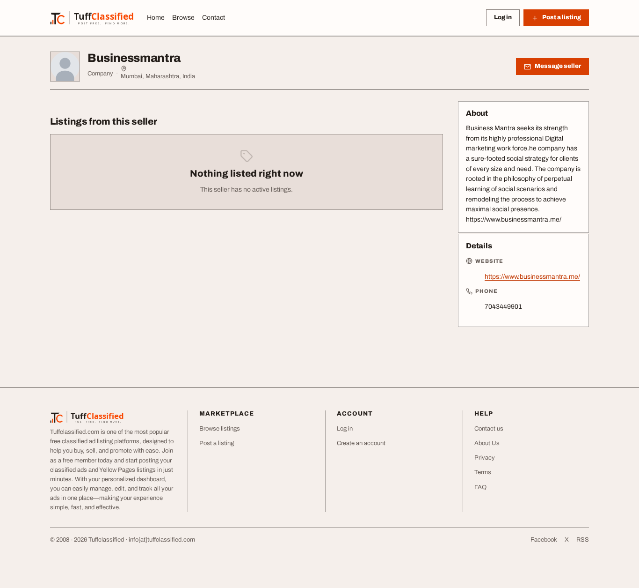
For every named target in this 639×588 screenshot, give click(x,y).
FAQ (480, 487)
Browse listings (219, 428)
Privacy (484, 457)
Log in (503, 17)
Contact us (488, 428)
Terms (482, 472)
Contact (213, 17)
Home (156, 17)
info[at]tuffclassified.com (162, 539)
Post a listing (216, 443)
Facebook (543, 539)
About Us (487, 443)
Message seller (558, 66)
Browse (183, 17)
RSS (582, 539)
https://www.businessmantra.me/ (532, 276)
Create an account (361, 443)
